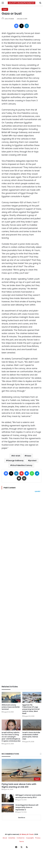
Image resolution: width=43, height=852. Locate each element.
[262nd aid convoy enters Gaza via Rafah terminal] (11, 697)
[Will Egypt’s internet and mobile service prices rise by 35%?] (8, 798)
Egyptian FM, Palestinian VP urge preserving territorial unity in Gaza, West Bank (30, 709)
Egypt (5, 9)
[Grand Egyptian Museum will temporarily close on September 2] (8, 808)
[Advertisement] (21, 589)
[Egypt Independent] (21, 3)
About (5, 838)
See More (21, 818)
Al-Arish (16, 455)
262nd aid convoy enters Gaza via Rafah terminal (11, 707)
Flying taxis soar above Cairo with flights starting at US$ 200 (19, 785)
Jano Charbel (9, 19)
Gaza (28, 455)
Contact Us (20, 838)
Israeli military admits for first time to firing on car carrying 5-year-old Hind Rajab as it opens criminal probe (11, 736)
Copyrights (30, 838)
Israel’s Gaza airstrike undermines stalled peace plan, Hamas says (31, 735)
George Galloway (16, 460)
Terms (21, 841)
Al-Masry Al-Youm (27, 834)
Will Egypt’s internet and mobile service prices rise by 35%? (28, 796)
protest (33, 460)
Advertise (11, 838)
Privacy (37, 838)
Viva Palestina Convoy (22, 465)
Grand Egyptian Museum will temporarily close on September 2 (26, 807)
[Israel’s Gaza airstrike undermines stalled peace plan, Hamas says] (31, 725)
